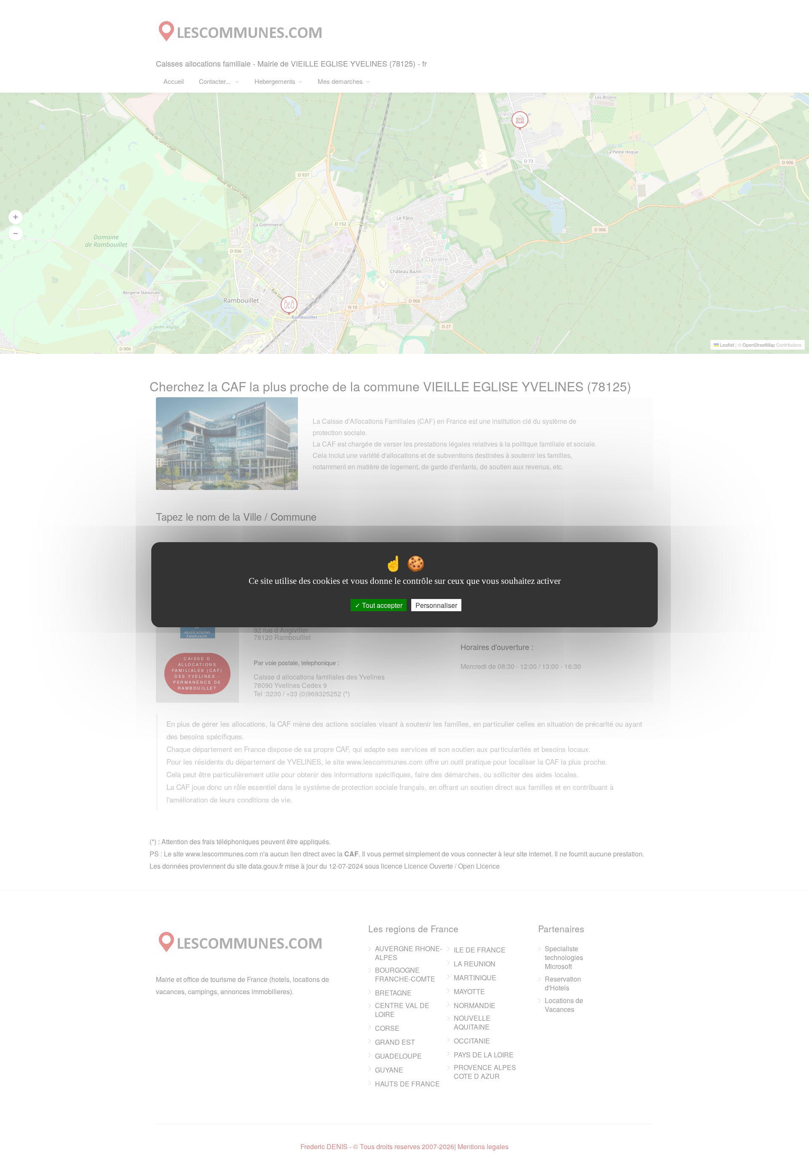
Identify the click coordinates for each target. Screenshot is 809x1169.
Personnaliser (436, 605)
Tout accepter (381, 605)
